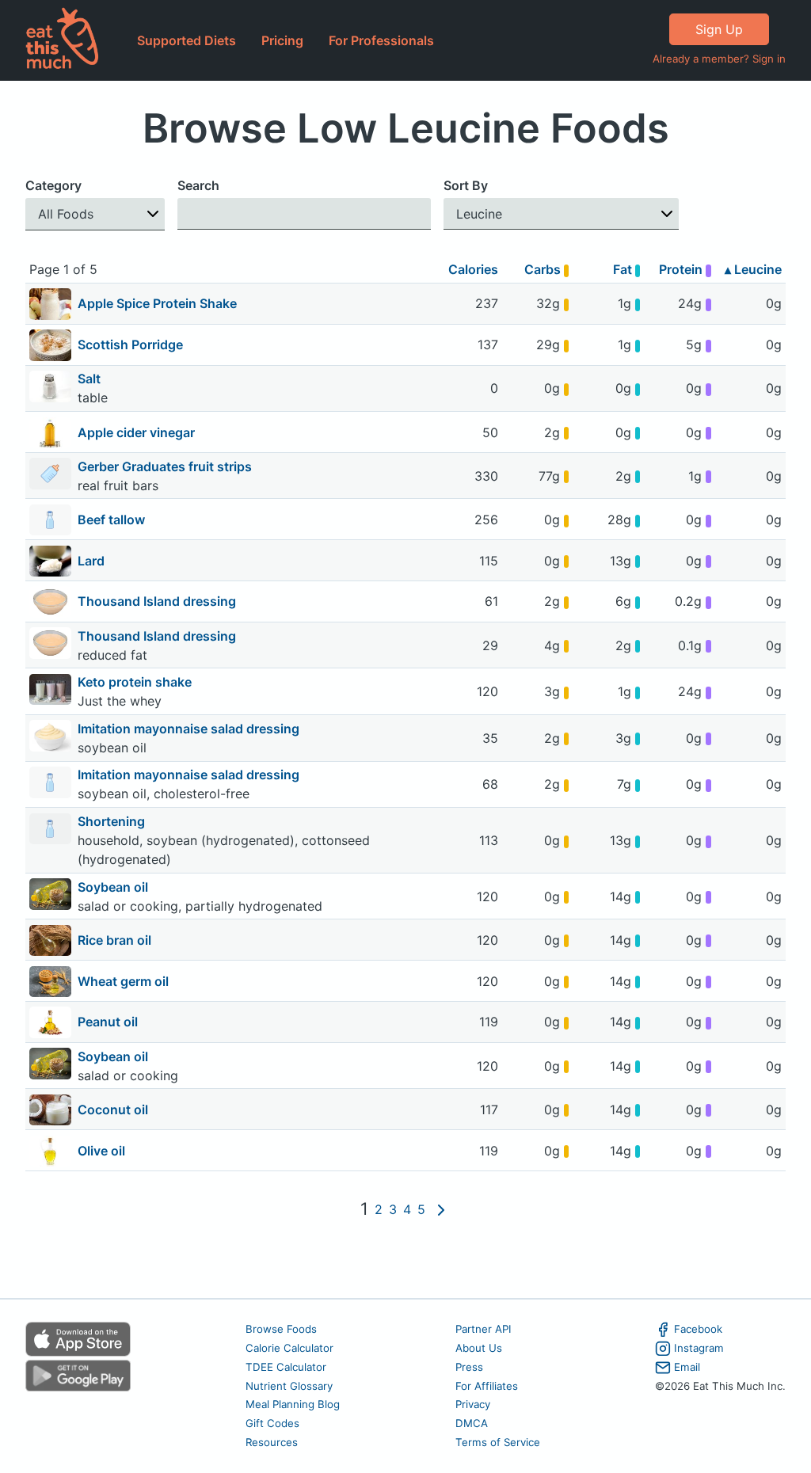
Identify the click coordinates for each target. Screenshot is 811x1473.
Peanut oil (108, 1022)
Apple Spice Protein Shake (157, 303)
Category (53, 185)
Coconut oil (113, 1109)
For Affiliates (486, 1386)
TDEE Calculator (286, 1367)
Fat (624, 269)
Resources (272, 1442)
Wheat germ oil (123, 981)
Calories (473, 269)
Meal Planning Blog (293, 1404)
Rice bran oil (114, 940)
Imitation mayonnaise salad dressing (190, 728)
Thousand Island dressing (157, 601)
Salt (91, 378)
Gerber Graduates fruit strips (166, 466)
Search (198, 185)
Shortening (113, 821)
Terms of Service (497, 1442)
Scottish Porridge (130, 344)
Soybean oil (114, 887)
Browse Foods (281, 1329)
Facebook (698, 1329)
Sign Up (719, 29)
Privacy (472, 1404)
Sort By (466, 185)
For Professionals (381, 40)
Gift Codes (272, 1423)
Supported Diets (186, 40)
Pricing (282, 40)
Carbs (544, 269)
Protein (682, 269)
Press (469, 1367)
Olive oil (101, 1151)
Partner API (483, 1329)
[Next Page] (441, 1209)
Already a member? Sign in (719, 58)
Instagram (699, 1348)
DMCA (471, 1423)
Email (687, 1367)
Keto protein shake (135, 682)
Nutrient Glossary (289, 1386)
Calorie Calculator (289, 1348)
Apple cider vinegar (136, 432)
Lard (91, 561)
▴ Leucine (753, 269)
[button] (95, 214)
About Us (478, 1348)
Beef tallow (111, 519)
